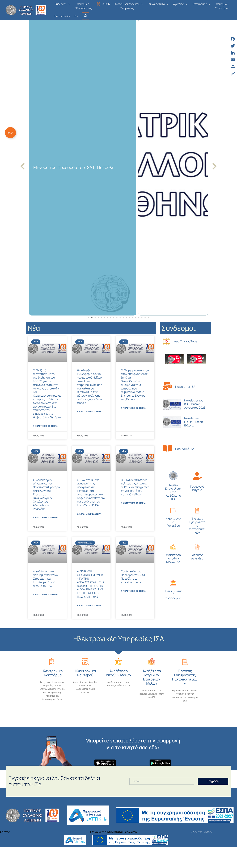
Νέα (34, 328)
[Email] (232, 59)
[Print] (232, 66)
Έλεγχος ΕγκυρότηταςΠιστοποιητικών (184, 677)
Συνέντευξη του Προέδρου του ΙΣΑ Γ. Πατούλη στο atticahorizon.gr (133, 576)
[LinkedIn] (232, 52)
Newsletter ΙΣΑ (185, 387)
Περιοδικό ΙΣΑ (184, 449)
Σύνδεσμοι (178, 328)
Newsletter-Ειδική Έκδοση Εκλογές (193, 421)
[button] (68, 4)
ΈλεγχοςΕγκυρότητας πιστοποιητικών (197, 525)
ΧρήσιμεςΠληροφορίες (83, 6)
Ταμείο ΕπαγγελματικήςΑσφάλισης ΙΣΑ (173, 492)
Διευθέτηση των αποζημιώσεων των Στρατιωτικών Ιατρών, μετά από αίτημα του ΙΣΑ (45, 578)
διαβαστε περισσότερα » (45, 426)
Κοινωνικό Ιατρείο (197, 488)
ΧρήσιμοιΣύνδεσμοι (222, 6)
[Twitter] (232, 45)
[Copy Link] (232, 73)
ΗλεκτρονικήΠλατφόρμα (52, 673)
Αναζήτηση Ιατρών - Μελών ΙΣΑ (173, 558)
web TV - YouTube (185, 341)
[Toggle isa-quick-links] (10, 132)
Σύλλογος (60, 4)
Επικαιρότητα (156, 4)
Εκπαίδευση (199, 4)
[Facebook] (232, 38)
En (76, 16)
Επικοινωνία (62, 16)
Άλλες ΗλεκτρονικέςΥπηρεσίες (127, 6)
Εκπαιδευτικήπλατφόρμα (173, 594)
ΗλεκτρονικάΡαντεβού (173, 522)
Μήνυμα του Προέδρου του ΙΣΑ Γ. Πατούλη (73, 167)
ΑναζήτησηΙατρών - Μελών (118, 673)
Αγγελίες (178, 4)
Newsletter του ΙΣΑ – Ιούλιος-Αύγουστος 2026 (194, 404)
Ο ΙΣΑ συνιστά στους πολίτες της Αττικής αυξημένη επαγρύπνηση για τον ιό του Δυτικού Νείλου (135, 487)
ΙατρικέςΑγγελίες (197, 556)
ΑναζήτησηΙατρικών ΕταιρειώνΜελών (152, 677)
